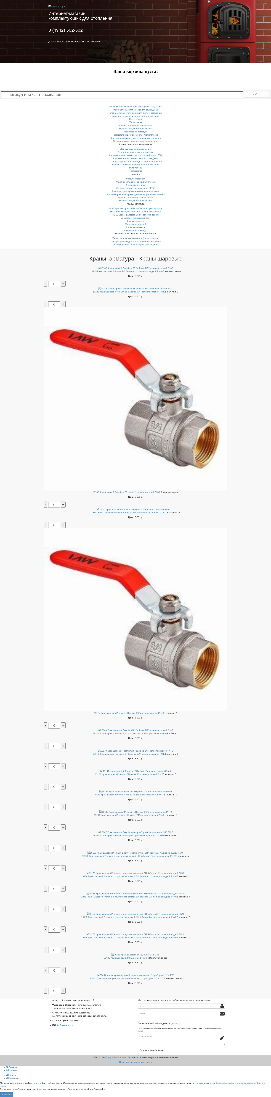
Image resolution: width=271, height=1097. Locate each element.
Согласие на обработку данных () (159, 1023)
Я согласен (7, 1095)
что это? (38, 1083)
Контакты (13, 1078)
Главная (12, 1067)
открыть (176, 1023)
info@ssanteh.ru (64, 1025)
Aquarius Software (117, 1057)
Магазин (13, 1070)
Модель (12, 1075)
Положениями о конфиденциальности (214, 1083)
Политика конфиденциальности (135, 1062)
